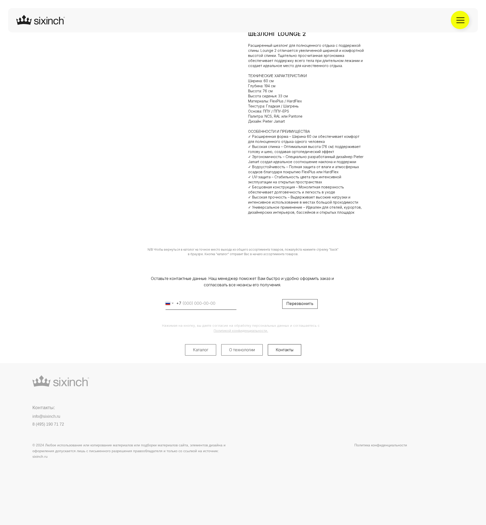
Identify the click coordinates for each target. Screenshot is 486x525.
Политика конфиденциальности (380, 445)
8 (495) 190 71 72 (48, 424)
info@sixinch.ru (46, 416)
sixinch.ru (40, 456)
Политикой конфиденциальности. (241, 331)
